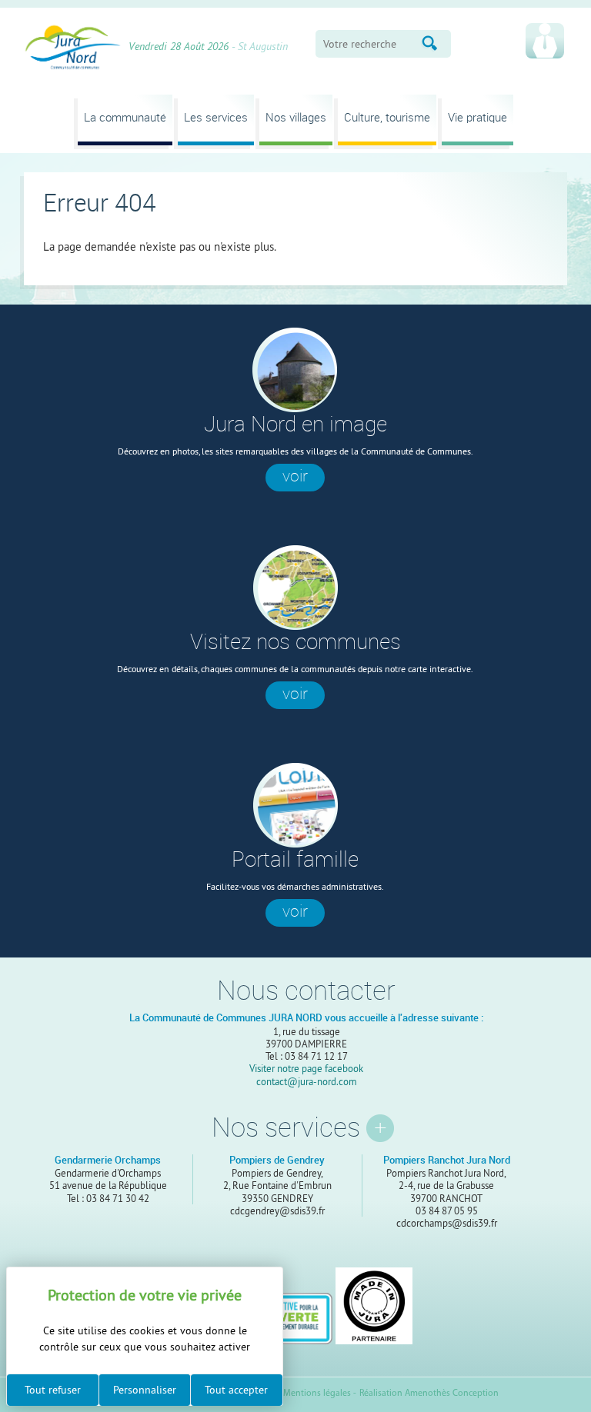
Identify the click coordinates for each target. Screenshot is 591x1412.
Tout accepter (236, 1390)
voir (295, 476)
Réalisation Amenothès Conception (429, 1393)
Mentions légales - (319, 1393)
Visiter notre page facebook (306, 1068)
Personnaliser (144, 1390)
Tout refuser (53, 1390)
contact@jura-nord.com (306, 1081)
